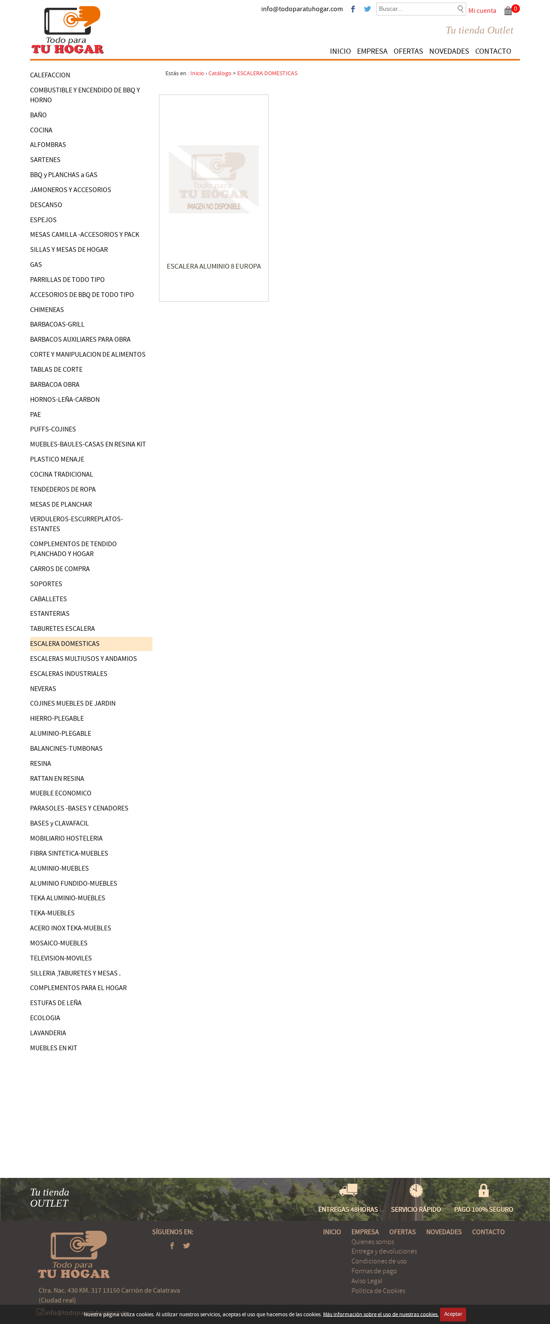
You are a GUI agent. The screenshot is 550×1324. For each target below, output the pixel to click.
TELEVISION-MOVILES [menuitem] (61, 958)
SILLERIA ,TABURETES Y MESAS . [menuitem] (75, 973)
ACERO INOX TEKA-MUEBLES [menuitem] (70, 928)
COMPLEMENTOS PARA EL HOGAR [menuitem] (78, 988)
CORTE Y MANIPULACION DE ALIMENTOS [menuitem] (88, 354)
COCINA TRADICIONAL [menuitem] (61, 474)
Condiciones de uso (379, 1261)
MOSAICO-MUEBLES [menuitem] (59, 943)
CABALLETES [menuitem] (48, 599)
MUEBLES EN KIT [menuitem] (53, 1048)
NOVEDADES (449, 51)
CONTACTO (493, 51)
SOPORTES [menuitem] (46, 584)
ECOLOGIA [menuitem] (45, 1018)
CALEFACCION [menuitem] (50, 75)
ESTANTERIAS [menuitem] (50, 613)
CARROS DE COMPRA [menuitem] (60, 569)
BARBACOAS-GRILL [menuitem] (57, 324)
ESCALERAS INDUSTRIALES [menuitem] (68, 674)
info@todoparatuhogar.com (302, 9)
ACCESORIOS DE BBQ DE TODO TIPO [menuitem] (82, 294)
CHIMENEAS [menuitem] (47, 310)
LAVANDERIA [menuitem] (48, 1033)
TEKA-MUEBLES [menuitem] (52, 913)
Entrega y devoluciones (384, 1251)
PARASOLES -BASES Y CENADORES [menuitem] (79, 808)
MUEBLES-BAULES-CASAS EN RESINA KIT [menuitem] (88, 444)
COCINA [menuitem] (41, 130)
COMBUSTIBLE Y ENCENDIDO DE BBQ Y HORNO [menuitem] (85, 95)
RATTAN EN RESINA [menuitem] (57, 778)
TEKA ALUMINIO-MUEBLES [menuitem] (67, 898)
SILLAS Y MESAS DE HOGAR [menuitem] (69, 249)
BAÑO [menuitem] (38, 115)
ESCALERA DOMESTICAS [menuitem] (65, 643)
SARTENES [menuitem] (45, 160)
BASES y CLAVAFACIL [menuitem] (59, 823)
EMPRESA (372, 51)
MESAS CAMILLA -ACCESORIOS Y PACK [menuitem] (84, 234)
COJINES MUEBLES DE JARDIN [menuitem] (73, 703)
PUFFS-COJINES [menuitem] (53, 429)
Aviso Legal (366, 1281)
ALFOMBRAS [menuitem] (48, 145)
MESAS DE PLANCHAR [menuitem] (61, 504)
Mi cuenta (482, 10)
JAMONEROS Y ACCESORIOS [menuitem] (70, 190)
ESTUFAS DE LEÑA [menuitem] (56, 1003)
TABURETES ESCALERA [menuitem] (62, 628)
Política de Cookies (378, 1291)
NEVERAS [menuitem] (43, 689)
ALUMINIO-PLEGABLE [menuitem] (60, 733)
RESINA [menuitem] (40, 763)
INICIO (340, 51)
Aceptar (453, 1314)
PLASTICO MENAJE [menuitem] (57, 459)
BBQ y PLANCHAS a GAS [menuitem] (64, 175)
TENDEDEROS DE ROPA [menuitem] (63, 489)
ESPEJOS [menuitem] (43, 220)
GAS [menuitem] (36, 264)
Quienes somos (372, 1242)
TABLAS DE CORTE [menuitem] (56, 369)
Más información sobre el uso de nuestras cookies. (381, 1314)
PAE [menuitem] (35, 414)
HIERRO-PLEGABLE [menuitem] (57, 718)
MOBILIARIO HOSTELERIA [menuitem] (66, 838)
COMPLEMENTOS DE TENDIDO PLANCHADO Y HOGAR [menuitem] (73, 549)
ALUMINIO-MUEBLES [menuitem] (59, 868)
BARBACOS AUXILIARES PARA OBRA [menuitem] (80, 339)
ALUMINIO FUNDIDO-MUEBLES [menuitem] (73, 883)
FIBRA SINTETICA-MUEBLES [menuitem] (69, 853)
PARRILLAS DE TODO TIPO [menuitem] (67, 279)
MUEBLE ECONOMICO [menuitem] (61, 793)
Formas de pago (374, 1271)
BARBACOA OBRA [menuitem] (54, 384)
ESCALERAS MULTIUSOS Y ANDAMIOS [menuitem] (83, 658)
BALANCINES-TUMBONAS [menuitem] (66, 748)
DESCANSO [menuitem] (46, 205)
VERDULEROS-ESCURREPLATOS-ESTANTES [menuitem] (76, 524)
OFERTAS (408, 51)
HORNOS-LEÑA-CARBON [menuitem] (65, 399)
